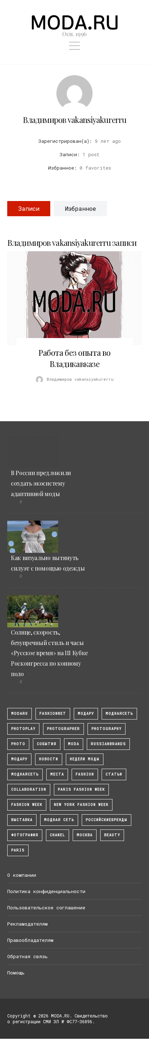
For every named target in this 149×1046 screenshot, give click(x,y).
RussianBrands (108, 744)
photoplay (23, 728)
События (46, 744)
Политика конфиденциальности (46, 891)
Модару (19, 759)
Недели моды (84, 759)
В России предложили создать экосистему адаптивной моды (41, 483)
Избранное (80, 208)
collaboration (28, 789)
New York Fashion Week (81, 804)
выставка (22, 819)
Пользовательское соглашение (46, 907)
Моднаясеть (25, 774)
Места (57, 774)
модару (86, 713)
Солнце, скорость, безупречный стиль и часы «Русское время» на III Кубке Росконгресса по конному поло (49, 653)
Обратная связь (27, 956)
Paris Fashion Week (81, 789)
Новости (48, 759)
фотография (24, 835)
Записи (28, 208)
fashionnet (52, 713)
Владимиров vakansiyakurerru (74, 119)
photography (106, 728)
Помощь (16, 972)
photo (18, 744)
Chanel (57, 835)
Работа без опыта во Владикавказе (74, 358)
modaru (19, 713)
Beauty (112, 835)
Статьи (114, 774)
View (70, 298)
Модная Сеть (59, 819)
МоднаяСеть (119, 713)
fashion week (26, 804)
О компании (21, 875)
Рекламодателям (27, 924)
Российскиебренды (106, 819)
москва (85, 835)
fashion (85, 774)
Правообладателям (30, 940)
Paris (18, 850)
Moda (73, 744)
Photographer (63, 728)
